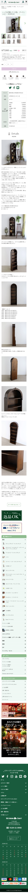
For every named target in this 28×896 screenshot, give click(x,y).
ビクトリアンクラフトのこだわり (9, 799)
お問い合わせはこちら (14, 71)
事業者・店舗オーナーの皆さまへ (9, 802)
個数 (2, 64)
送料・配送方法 (4, 811)
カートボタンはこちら (13, 504)
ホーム (2, 779)
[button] (25, 23)
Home (2, 6)
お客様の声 (3, 795)
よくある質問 (4, 808)
